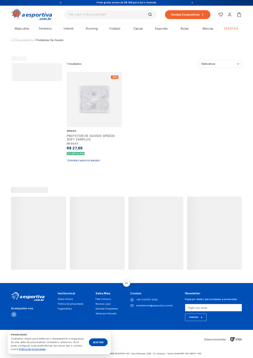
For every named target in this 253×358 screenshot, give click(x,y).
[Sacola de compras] (239, 14)
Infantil (68, 28)
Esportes (161, 28)
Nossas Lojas (103, 304)
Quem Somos (65, 299)
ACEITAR (98, 342)
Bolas (185, 28)
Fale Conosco (103, 299)
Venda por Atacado (106, 313)
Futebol (114, 28)
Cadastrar (193, 317)
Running (92, 28)
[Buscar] (150, 14)
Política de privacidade (70, 304)
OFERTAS (231, 28)
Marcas (207, 28)
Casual (138, 28)
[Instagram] (14, 315)
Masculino (22, 28)
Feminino (45, 28)
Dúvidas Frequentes (107, 308)
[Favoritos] (221, 14)
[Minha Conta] (229, 14)
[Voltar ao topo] (126, 283)
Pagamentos (65, 308)
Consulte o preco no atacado (83, 160)
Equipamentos (25, 40)
